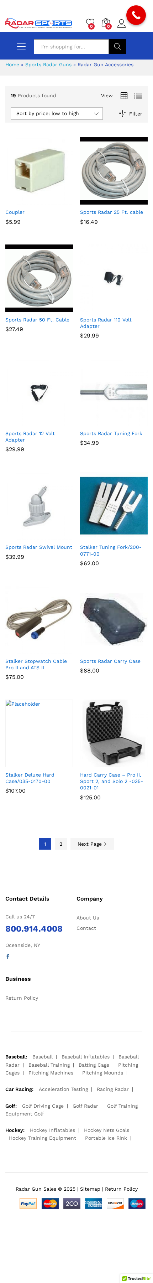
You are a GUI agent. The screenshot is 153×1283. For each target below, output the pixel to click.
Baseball (42, 1057)
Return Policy (21, 998)
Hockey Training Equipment (42, 1138)
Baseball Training (49, 1065)
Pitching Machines (50, 1073)
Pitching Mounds (102, 1073)
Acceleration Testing (63, 1089)
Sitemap (90, 1189)
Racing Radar (113, 1089)
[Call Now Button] (136, 15)
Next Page (91, 844)
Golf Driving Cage (43, 1106)
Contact (86, 928)
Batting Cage (94, 1065)
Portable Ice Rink (106, 1138)
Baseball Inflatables (86, 1057)
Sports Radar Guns (48, 64)
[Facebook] (8, 957)
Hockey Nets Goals (106, 1130)
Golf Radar (85, 1106)
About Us (87, 918)
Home (12, 64)
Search (117, 46)
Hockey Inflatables (52, 1130)
